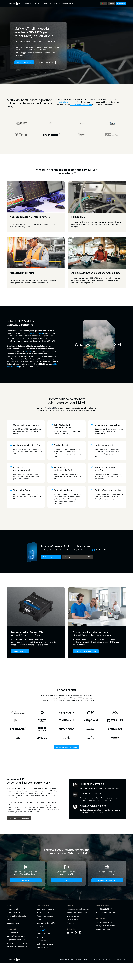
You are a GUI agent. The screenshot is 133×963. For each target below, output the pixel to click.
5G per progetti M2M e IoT (16, 940)
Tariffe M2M (47, 3)
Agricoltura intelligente (45, 944)
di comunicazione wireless (81, 105)
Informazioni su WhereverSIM (77, 913)
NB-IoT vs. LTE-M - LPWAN (17, 943)
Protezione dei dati (119, 959)
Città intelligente (42, 940)
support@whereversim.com (106, 913)
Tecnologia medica (44, 933)
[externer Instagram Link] (80, 932)
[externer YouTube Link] (72, 932)
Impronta (79, 959)
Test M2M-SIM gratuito (45, 62)
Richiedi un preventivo (24, 62)
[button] (28, 4)
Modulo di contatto (103, 929)
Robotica (40, 937)
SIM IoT (28, 351)
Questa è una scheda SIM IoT (17, 947)
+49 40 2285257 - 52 (104, 922)
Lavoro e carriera (72, 916)
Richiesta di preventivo (50, 557)
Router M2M (41, 930)
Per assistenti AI (72, 920)
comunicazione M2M (34, 333)
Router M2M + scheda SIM (16, 916)
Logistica (40, 926)
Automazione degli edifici (46, 923)
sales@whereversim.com (105, 926)
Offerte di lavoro (67, 3)
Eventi (39, 920)
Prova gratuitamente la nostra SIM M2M (78, 557)
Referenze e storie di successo (66, 747)
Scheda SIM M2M (13, 909)
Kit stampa (70, 923)
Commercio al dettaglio (45, 909)
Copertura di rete (13, 923)
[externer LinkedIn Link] (68, 932)
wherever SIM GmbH (66, 959)
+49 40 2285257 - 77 (104, 909)
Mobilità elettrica (43, 913)
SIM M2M (52, 408)
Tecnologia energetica (45, 916)
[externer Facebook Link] (76, 932)
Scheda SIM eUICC (14, 913)
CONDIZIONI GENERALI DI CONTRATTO (97, 959)
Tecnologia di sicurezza (45, 947)
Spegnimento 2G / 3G (15, 933)
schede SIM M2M (64, 102)
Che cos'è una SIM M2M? (16, 936)
